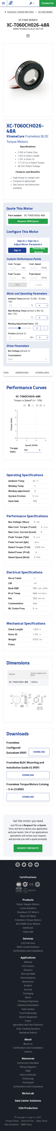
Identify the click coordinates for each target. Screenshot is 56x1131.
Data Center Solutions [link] (28, 1100)
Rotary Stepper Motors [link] (28, 904)
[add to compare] (28, 36)
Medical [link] (28, 962)
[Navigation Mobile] (3, 3)
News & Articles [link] (28, 1074)
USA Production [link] (28, 1108)
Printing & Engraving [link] (28, 1001)
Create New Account (39, 250)
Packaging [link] (28, 993)
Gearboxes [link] (28, 927)
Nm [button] (26, 450)
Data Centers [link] (28, 1009)
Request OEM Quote (28, 221)
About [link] (28, 1039)
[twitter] (24, 864)
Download (39, 752)
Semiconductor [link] (28, 977)
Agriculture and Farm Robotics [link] (28, 1024)
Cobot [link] (28, 1020)
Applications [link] (28, 957)
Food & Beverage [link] (28, 1013)
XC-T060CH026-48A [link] (18, 682)
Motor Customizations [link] (28, 947)
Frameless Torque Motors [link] (28, 920)
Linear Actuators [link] (28, 908)
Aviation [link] (28, 985)
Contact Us (48, 3)
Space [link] (28, 997)
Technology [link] (28, 1078)
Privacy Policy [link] (12, 1121)
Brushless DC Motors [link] (28, 912)
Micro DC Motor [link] (28, 916)
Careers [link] (28, 1051)
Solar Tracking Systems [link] (28, 1028)
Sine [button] (10, 359)
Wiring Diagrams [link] (28, 1067)
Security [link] (28, 989)
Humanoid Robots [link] (28, 1032)
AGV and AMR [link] (28, 974)
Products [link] (28, 899)
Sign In (17, 250)
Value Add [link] (28, 931)
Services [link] (28, 938)
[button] (32, 3)
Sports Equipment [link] (28, 1017)
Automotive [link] (28, 981)
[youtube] (36, 864)
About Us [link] (28, 1044)
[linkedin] (17, 864)
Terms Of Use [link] (27, 1121)
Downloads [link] (28, 1082)
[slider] (19, 328)
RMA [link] (28, 1070)
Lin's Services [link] (28, 943)
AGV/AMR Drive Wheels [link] (28, 924)
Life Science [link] (28, 966)
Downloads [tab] (42, 372)
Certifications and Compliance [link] (28, 950)
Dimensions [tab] (22, 372)
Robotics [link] (28, 970)
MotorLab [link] (28, 1093)
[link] (10, 3)
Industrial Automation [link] (28, 1005)
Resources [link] (28, 1058)
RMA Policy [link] (26, 1124)
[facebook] (30, 864)
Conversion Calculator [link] (28, 1063)
